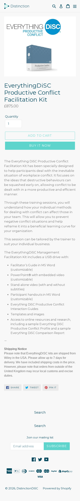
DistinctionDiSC (27, 488)
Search (40, 412)
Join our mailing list (40, 437)
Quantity (11, 116)
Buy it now (40, 145)
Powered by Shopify (57, 488)
